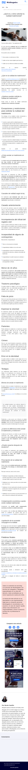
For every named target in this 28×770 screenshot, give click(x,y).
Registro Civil (11, 187)
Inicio (3, 7)
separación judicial (5, 171)
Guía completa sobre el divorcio (8, 69)
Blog (7, 7)
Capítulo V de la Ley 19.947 (7, 91)
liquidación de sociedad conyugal (8, 530)
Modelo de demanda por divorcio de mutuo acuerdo (12, 150)
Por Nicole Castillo (8, 705)
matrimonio (12, 387)
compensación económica (7, 514)
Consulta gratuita (14, 767)
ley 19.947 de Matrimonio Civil (12, 79)
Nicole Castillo (16, 22)
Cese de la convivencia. (6, 70)
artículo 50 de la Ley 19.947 (9, 393)
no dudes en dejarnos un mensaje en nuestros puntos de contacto (14, 573)
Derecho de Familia (14, 26)
